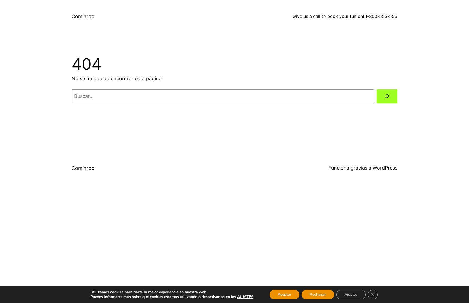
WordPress (385, 168)
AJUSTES (245, 297)
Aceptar (284, 294)
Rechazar (318, 294)
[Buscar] (387, 96)
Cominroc (83, 16)
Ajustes (350, 294)
